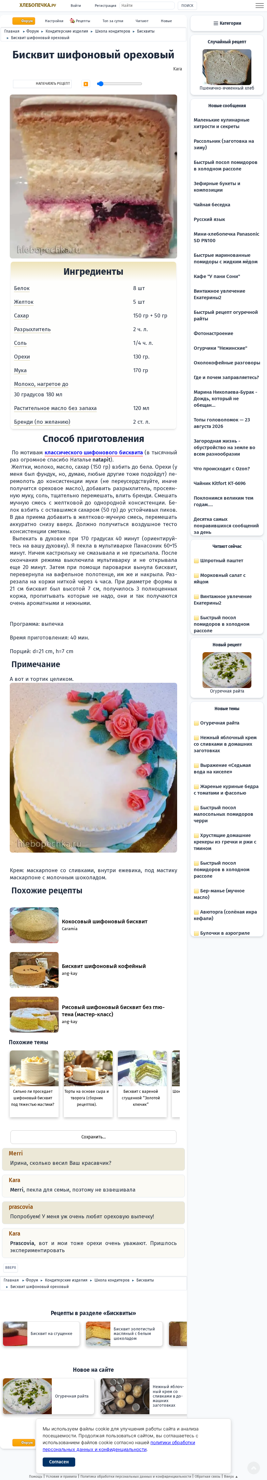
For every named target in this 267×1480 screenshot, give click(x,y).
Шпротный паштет (221, 561)
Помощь (35, 1476)
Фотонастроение (213, 333)
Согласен (59, 1462)
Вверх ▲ (231, 1476)
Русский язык (209, 219)
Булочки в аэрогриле (224, 933)
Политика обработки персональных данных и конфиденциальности (135, 1476)
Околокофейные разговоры (227, 363)
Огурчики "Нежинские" (220, 348)
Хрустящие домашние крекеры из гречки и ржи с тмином (225, 841)
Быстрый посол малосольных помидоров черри (223, 814)
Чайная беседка (212, 205)
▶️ (85, 84)
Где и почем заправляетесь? (226, 377)
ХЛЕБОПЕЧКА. (38, 5)
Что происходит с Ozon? (222, 469)
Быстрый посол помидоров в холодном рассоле (221, 624)
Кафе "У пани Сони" (217, 276)
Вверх (10, 1268)
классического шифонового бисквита (94, 452)
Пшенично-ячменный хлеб (227, 88)
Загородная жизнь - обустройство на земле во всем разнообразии (224, 447)
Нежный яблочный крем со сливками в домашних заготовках (225, 744)
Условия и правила (61, 1476)
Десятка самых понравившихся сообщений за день (226, 525)
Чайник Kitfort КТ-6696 (220, 483)
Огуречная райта (227, 691)
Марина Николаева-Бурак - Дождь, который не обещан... (225, 398)
